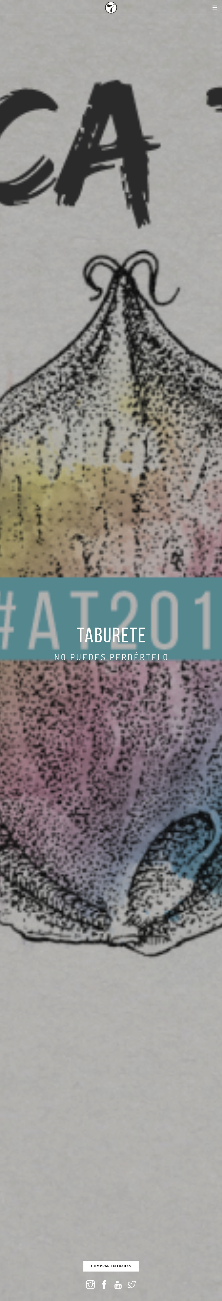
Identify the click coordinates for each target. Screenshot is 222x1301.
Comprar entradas (111, 1266)
